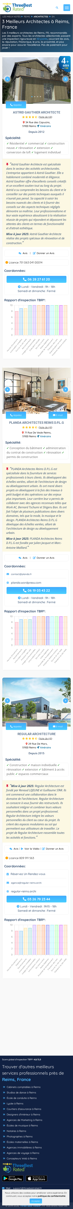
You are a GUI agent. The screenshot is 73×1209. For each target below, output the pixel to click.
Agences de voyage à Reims (22, 1153)
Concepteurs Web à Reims (21, 1158)
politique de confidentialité (51, 1196)
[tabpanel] (36, 80)
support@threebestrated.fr (27, 1188)
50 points (42, 38)
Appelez (17, 104)
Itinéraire (45, 126)
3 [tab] (37, 96)
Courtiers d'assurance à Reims (23, 1109)
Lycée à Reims (14, 1103)
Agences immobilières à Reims (24, 1147)
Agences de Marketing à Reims (24, 1120)
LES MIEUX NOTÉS (11, 16)
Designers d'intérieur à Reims (23, 1114)
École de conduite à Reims (21, 1098)
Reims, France (16, 1079)
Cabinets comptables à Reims (23, 1087)
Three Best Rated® (30, 1205)
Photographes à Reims (19, 1136)
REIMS (27, 16)
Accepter (35, 1201)
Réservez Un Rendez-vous (28, 874)
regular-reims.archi (23, 891)
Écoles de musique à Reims (22, 1125)
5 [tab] (41, 718)
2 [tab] (34, 96)
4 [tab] (40, 96)
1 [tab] (31, 96)
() (45, 116)
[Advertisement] (36, 1018)
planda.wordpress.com (26, 582)
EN (53, 16)
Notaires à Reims (16, 1131)
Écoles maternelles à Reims (22, 1142)
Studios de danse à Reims (21, 1092)
